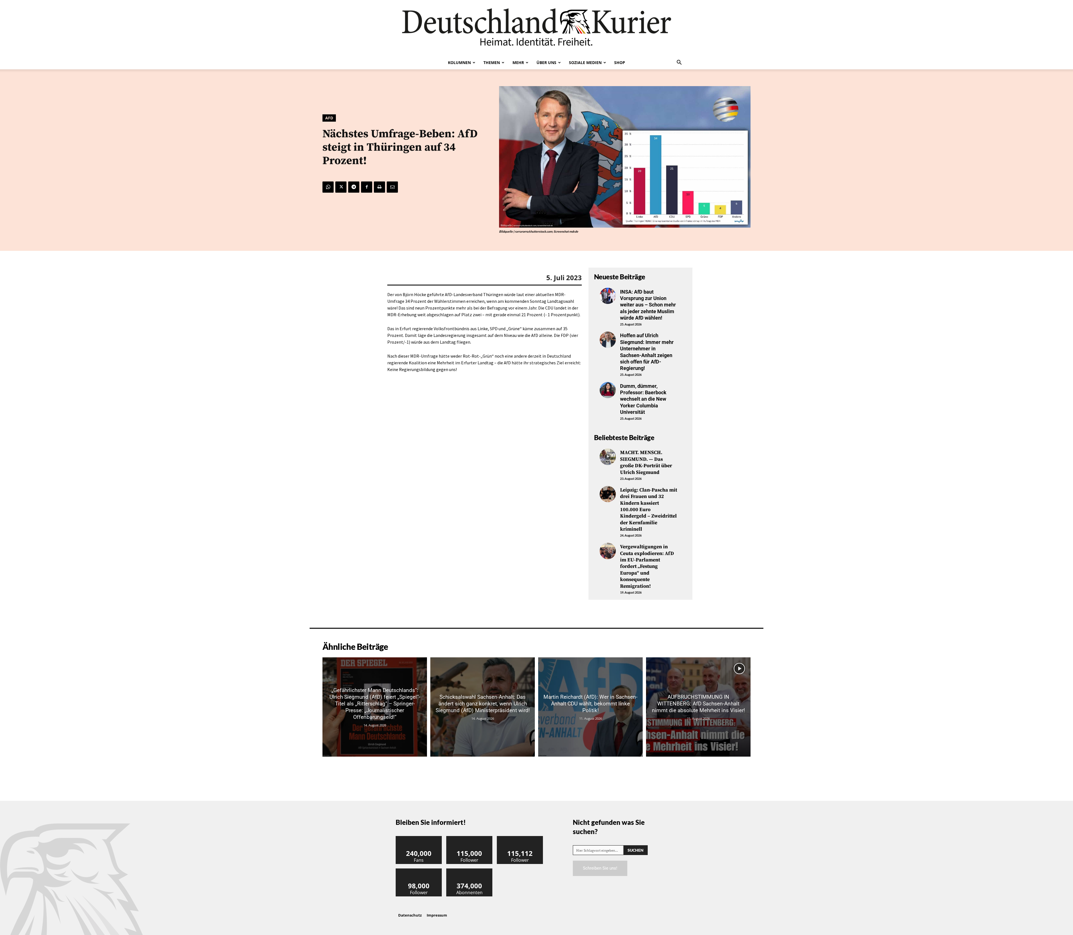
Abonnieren (469, 870)
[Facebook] (366, 187)
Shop (619, 62)
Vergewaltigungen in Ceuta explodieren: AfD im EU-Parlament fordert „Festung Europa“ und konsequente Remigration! (647, 566)
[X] (340, 187)
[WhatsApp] (328, 187)
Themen (491, 62)
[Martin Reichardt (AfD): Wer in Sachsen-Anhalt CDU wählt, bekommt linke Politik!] (590, 707)
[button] (679, 63)
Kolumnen (459, 62)
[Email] (392, 187)
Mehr (518, 62)
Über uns (546, 62)
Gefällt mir (419, 838)
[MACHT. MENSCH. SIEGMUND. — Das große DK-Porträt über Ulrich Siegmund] (608, 456)
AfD (329, 118)
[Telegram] (353, 187)
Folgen (469, 838)
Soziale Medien (585, 62)
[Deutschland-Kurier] (536, 28)
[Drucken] (379, 187)
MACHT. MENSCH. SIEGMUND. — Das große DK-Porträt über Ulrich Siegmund (646, 462)
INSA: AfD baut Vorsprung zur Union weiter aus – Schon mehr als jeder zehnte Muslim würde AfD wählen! (648, 305)
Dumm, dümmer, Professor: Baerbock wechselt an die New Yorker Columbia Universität (643, 399)
